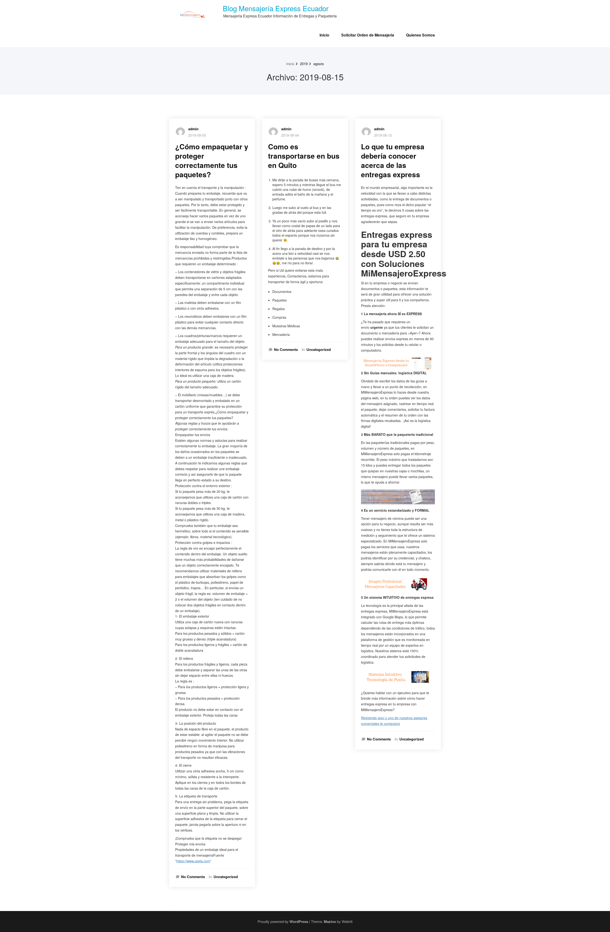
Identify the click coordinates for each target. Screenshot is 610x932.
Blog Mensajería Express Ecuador (276, 8)
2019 (304, 63)
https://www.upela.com (193, 861)
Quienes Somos (420, 35)
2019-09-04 (290, 135)
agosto (318, 63)
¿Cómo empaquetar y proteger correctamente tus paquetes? (211, 160)
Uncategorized (226, 876)
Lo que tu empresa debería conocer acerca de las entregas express (392, 160)
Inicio (324, 35)
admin (193, 128)
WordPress (299, 921)
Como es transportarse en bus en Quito (304, 155)
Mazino (330, 921)
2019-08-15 (383, 135)
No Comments (193, 876)
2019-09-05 (197, 135)
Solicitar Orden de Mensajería (367, 35)
